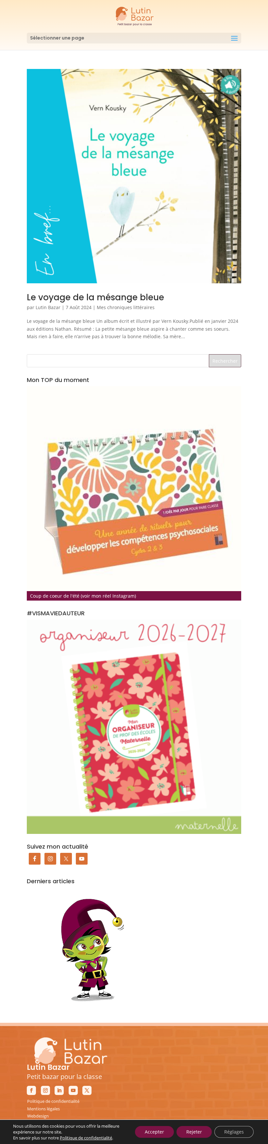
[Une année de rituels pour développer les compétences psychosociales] (134, 493)
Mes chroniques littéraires (126, 307)
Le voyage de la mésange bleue (95, 297)
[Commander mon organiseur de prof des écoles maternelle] (134, 727)
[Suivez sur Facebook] (31, 1090)
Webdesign (38, 1116)
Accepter (154, 1132)
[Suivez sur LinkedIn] (59, 1090)
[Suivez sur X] (87, 1090)
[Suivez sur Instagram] (45, 1090)
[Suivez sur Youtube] (73, 1090)
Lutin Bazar (48, 307)
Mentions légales (43, 1109)
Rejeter (194, 1132)
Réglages (234, 1132)
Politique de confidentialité (53, 1101)
